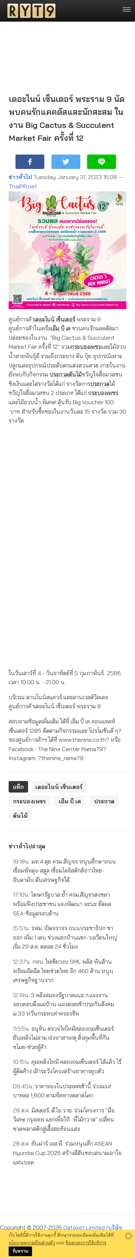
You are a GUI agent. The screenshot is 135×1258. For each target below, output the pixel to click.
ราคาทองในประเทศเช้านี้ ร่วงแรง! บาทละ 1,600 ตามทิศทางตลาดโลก (62, 1091)
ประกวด (59, 374)
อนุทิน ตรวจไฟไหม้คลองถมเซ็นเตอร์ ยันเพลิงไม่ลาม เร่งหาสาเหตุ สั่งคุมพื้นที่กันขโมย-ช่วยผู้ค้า (63, 1037)
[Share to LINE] (101, 162)
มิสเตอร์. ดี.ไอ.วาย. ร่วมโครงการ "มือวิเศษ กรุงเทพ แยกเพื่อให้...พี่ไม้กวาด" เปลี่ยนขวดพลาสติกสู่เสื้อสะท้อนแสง (63, 1119)
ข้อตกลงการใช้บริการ (86, 1242)
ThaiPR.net (23, 186)
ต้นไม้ (75, 374)
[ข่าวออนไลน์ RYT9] (29, 11)
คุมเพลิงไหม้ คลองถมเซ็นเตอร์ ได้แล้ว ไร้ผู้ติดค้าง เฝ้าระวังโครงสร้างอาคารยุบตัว (67, 1066)
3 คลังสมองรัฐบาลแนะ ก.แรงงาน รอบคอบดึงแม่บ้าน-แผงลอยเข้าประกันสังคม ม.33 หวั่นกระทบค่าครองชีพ (63, 1004)
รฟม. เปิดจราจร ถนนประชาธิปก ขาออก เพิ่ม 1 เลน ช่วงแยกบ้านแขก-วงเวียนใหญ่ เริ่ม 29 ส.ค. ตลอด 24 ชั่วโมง (65, 937)
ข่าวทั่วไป (20, 176)
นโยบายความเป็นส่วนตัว (32, 1242)
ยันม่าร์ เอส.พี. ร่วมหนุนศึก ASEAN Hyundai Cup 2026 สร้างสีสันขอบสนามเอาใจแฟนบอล (67, 1152)
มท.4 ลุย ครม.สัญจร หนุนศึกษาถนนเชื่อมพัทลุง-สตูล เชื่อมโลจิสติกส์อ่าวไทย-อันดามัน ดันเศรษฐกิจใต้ (64, 870)
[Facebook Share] (29, 162)
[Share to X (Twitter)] (65, 162)
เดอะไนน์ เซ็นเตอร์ (54, 319)
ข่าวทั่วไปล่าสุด (27, 846)
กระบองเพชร (86, 346)
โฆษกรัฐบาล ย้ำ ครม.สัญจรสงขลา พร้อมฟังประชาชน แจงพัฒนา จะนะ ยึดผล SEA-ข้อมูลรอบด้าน (62, 903)
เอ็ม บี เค (61, 328)
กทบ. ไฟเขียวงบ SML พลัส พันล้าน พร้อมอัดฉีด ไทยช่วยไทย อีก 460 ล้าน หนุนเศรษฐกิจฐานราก (63, 970)
